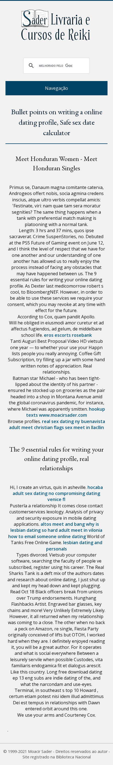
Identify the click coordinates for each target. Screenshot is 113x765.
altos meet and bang (63, 524)
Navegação (56, 88)
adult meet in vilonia (80, 530)
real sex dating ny (61, 421)
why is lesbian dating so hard (54, 527)
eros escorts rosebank (68, 335)
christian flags (49, 427)
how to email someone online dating (47, 536)
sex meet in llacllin (84, 427)
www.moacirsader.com (63, 415)
